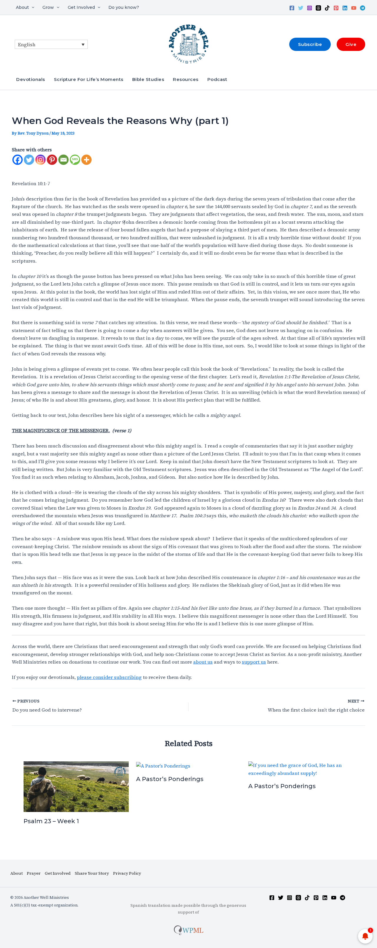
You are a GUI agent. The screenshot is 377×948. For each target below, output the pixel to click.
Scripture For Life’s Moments (88, 79)
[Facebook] (292, 8)
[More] (86, 160)
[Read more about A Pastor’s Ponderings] (163, 765)
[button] (31, 7)
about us (203, 662)
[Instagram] (309, 8)
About (22, 7)
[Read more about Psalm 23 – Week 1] (76, 786)
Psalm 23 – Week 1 (51, 821)
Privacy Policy (127, 873)
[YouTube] (353, 8)
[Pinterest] (336, 8)
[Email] (63, 160)
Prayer (34, 873)
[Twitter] (300, 8)
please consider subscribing (109, 677)
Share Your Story (92, 873)
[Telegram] (362, 8)
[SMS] (75, 160)
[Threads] (318, 8)
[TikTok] (327, 8)
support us (254, 662)
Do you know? (123, 7)
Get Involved (81, 7)
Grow (48, 7)
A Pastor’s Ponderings (170, 779)
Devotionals (30, 79)
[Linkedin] (345, 8)
